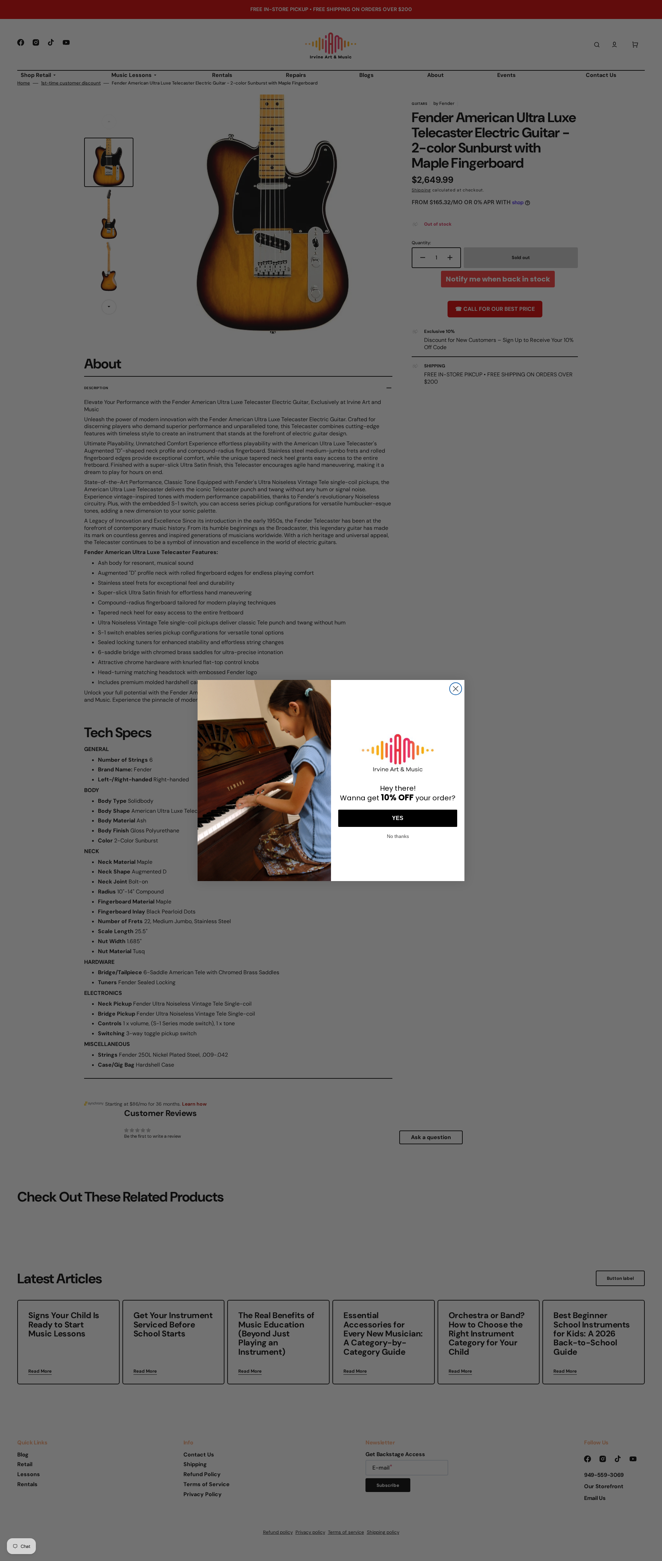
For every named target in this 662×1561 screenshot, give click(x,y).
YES (397, 818)
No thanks (398, 835)
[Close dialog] (456, 689)
